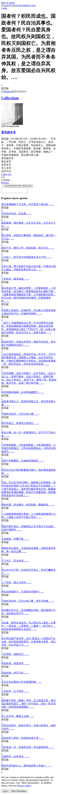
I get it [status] (5, 791)
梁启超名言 (8, 132)
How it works (8, 2)
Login (4, 8)
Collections (10, 98)
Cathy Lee (6, 174)
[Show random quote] (6, 91)
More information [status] (18, 791)
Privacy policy (24, 785)
